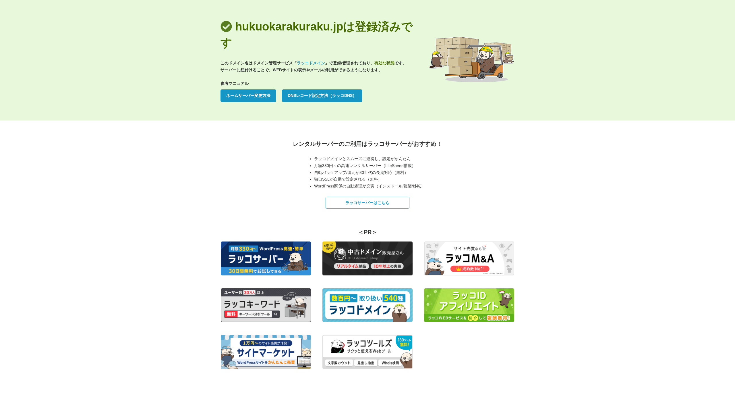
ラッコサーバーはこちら (367, 202)
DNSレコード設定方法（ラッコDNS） (322, 95)
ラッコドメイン (311, 63)
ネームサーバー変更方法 (248, 95)
